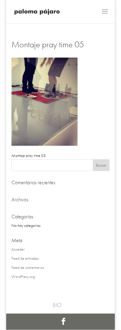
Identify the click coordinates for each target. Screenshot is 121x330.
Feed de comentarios (27, 267)
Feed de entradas (25, 258)
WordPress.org (23, 276)
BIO (57, 305)
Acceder (18, 249)
